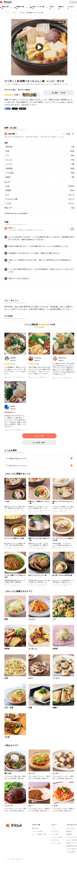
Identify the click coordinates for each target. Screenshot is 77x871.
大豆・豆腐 (8, 708)
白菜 (7, 151)
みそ (7, 195)
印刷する (23, 108)
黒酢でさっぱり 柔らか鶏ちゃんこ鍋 (39, 539)
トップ (53, 828)
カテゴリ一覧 (55, 840)
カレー (31, 806)
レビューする (39, 436)
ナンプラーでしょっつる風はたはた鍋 (63, 539)
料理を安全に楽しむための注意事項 (17, 213)
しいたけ (9, 164)
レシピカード (70, 7)
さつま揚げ (10, 173)
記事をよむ (61, 7)
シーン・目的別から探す (39, 834)
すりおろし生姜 (12, 199)
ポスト (15, 108)
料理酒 (8, 190)
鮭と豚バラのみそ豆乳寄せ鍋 (62, 575)
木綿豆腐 (9, 168)
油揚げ (8, 177)
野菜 (6, 619)
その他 (7, 737)
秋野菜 (7, 649)
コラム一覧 (54, 834)
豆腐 (30, 708)
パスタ (55, 806)
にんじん (9, 160)
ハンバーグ (8, 806)
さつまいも (32, 649)
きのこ (31, 678)
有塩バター (8, 208)
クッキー (56, 773)
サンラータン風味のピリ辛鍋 (14, 538)
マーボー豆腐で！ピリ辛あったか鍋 (14, 576)
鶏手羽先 (9, 147)
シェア (8, 108)
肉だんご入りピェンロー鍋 (37, 575)
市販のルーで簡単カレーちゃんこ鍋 (39, 502)
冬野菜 (55, 649)
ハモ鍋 (6, 501)
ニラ (7, 155)
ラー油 (8, 203)
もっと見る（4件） (39, 442)
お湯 (7, 186)
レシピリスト (55, 831)
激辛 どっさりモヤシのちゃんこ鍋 (63, 502)
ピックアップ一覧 (56, 837)
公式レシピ (52, 7)
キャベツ (31, 773)
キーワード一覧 (55, 843)
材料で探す (35, 828)
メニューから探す (37, 831)
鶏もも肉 (7, 773)
